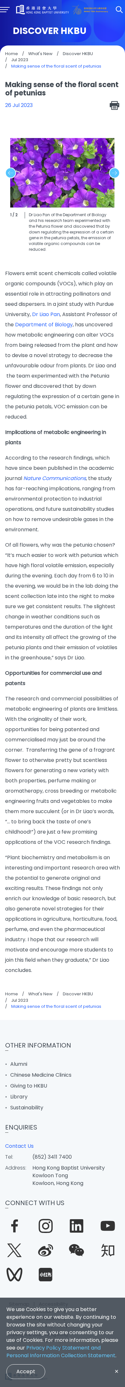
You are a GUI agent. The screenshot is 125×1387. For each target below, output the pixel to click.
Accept (25, 1371)
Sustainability (26, 1107)
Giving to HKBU (28, 1085)
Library (19, 1096)
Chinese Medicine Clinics (40, 1075)
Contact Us (19, 1146)
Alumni (18, 1064)
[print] (115, 105)
